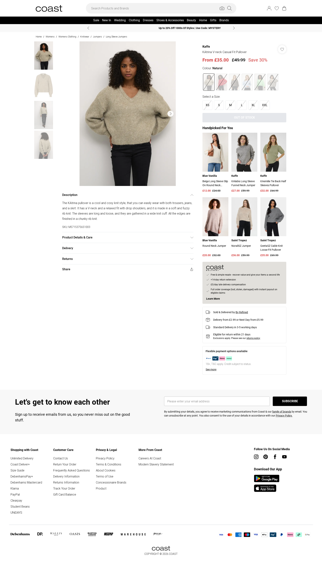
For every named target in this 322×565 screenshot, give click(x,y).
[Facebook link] (275, 457)
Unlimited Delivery (22, 458)
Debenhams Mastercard (26, 482)
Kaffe (206, 46)
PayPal (15, 494)
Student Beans (20, 506)
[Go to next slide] (170, 114)
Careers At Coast (150, 458)
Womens (50, 36)
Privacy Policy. (284, 415)
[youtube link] (284, 457)
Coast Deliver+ (20, 464)
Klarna (15, 488)
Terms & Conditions (108, 464)
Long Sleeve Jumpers (116, 36)
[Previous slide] (88, 28)
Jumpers (97, 36)
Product (101, 488)
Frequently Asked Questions (71, 470)
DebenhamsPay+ (22, 476)
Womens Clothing (67, 36)
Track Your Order (64, 488)
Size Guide (17, 470)
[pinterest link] (265, 457)
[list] (128, 113)
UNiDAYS (16, 512)
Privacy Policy (105, 458)
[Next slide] (234, 28)
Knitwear (84, 36)
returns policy (253, 338)
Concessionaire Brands (111, 482)
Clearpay (16, 500)
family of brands (281, 411)
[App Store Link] (266, 483)
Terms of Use (104, 476)
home (39, 36)
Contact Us (60, 458)
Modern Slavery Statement (156, 464)
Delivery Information (66, 476)
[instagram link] (256, 457)
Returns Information (66, 482)
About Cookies (105, 470)
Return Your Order (64, 464)
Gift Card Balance (64, 494)
